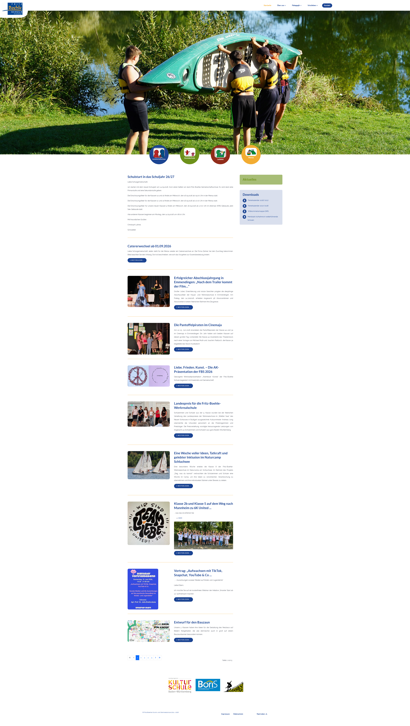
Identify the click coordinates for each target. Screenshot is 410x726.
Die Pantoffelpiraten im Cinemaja (198, 325)
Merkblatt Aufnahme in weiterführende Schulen (263, 218)
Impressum (225, 714)
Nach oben (261, 714)
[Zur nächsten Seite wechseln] (155, 657)
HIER (180, 518)
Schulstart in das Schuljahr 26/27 (151, 177)
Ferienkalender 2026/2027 (258, 200)
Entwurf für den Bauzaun (192, 622)
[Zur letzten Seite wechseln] (159, 657)
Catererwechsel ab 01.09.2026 (149, 246)
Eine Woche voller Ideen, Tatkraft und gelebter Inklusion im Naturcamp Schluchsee (201, 457)
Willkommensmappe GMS (258, 211)
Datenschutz (238, 714)
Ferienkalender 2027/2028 (258, 206)
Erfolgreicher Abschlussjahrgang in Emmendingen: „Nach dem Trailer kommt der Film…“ (203, 282)
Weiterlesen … (137, 260)
